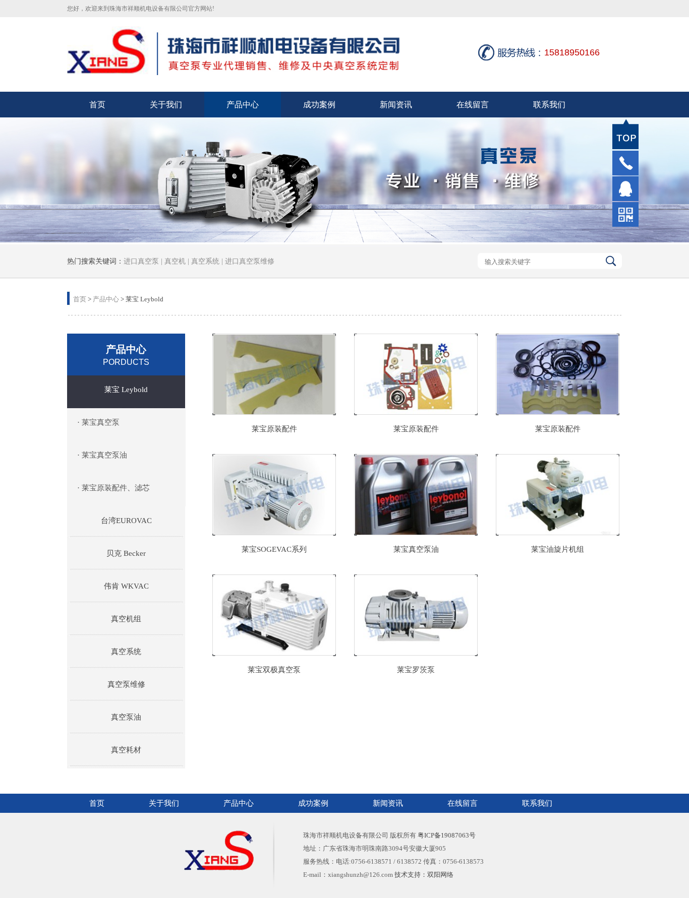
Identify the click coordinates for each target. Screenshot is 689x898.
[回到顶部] (625, 134)
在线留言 (472, 104)
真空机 (175, 261)
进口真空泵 (141, 261)
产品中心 (242, 104)
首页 (97, 104)
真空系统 (205, 261)
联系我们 (549, 104)
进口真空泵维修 (248, 261)
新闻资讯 (396, 104)
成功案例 (319, 104)
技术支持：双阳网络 (423, 874)
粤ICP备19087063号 (447, 835)
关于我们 (166, 104)
